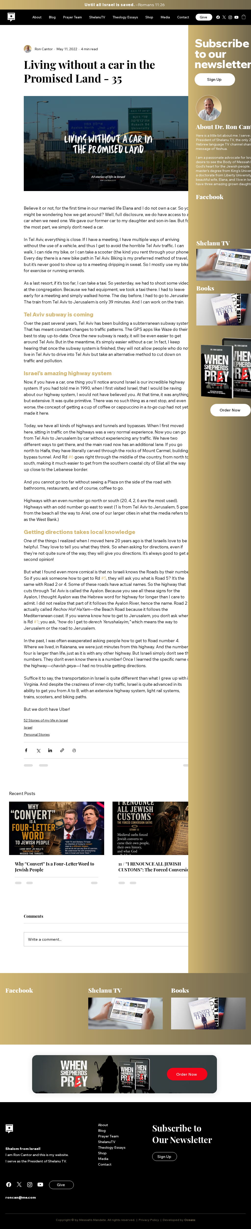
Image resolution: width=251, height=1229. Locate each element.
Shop (102, 1153)
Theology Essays (112, 1147)
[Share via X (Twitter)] (38, 750)
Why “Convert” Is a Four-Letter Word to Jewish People (54, 867)
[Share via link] (62, 750)
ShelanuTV (106, 1142)
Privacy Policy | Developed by (161, 1220)
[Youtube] (236, 17)
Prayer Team (108, 1136)
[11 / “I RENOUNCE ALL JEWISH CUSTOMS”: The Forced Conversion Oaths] (160, 828)
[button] (244, 16)
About (103, 1125)
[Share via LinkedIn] (50, 750)
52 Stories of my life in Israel (46, 720)
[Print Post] (74, 750)
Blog (102, 1130)
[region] (11, 17)
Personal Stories (37, 734)
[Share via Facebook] (26, 750)
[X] (224, 17)
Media (103, 1159)
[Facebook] (218, 17)
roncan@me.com (20, 1197)
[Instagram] (230, 17)
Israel (28, 727)
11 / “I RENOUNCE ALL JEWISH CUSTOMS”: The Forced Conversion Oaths (155, 867)
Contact (105, 1164)
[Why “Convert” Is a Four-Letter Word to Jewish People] (56, 828)
